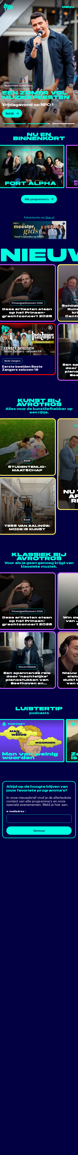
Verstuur (39, 830)
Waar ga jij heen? (17, 113)
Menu (68, 7)
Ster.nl (49, 217)
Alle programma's (36, 199)
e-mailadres (16, 811)
